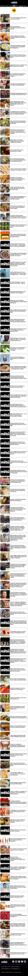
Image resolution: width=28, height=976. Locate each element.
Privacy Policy (4, 966)
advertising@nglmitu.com (6, 968)
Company (17, 966)
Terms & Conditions (11, 966)
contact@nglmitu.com (16, 968)
